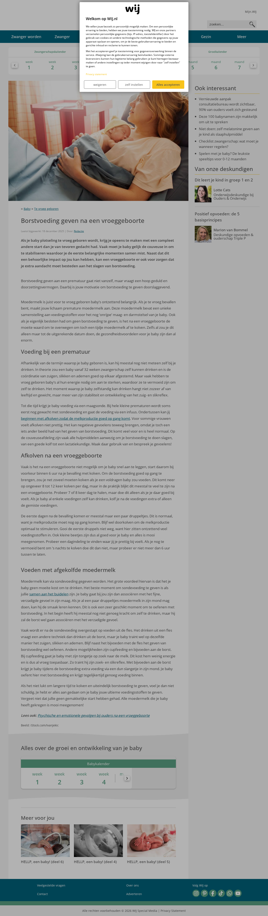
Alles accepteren (168, 85)
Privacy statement (96, 74)
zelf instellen (134, 85)
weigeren (99, 85)
